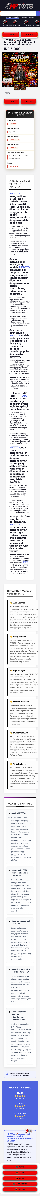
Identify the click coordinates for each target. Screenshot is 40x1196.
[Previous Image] (4, 70)
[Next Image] (36, 70)
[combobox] (18, 13)
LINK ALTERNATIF (21, 1183)
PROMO (21, 1166)
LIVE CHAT (21, 1189)
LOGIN (11, 34)
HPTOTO (14, 193)
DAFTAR (29, 34)
